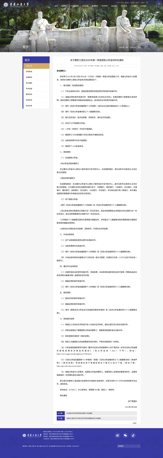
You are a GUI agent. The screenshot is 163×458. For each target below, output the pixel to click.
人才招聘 (134, 6)
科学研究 (105, 6)
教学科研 (29, 94)
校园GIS (137, 2)
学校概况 (64, 6)
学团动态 (29, 100)
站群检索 (132, 2)
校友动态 (29, 106)
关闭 (134, 423)
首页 (56, 6)
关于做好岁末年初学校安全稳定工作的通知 (79, 413)
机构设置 (85, 6)
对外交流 (124, 6)
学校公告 (133, 47)
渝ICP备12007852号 (42, 446)
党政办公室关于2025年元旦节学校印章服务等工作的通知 (83, 418)
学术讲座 (29, 89)
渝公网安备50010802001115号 (57, 446)
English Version (120, 2)
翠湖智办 (127, 2)
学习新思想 (75, 6)
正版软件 (143, 2)
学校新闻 (29, 72)
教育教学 (95, 6)
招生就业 (114, 6)
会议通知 (29, 83)
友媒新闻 (29, 77)
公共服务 (143, 6)
